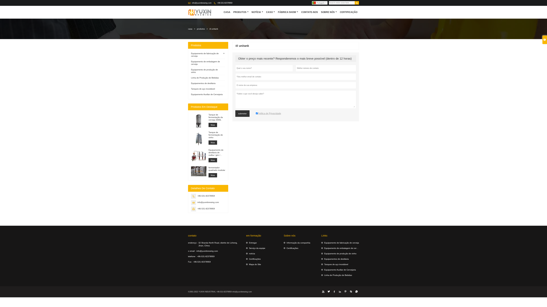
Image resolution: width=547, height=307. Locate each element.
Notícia (256, 12)
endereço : (193, 243)
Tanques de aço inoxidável (203, 89)
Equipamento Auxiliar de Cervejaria (207, 94)
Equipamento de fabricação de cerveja (341, 243)
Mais (213, 125)
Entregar (253, 243)
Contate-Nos (309, 12)
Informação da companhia (298, 243)
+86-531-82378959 (224, 3)
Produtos (239, 12)
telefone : (192, 256)
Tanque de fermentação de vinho (216, 135)
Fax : (190, 262)
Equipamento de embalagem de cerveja (342, 248)
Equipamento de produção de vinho (340, 253)
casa (190, 29)
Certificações (255, 259)
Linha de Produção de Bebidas (205, 78)
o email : (192, 251)
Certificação (348, 12)
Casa (227, 12)
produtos (201, 29)
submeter (242, 113)
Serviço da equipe (257, 248)
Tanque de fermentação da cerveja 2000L (216, 117)
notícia (252, 253)
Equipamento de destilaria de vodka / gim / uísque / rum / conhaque (216, 152)
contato (192, 235)
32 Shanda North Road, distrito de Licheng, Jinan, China (217, 244)
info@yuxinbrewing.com (202, 3)
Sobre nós (328, 12)
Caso (269, 12)
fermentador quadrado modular (217, 168)
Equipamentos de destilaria (203, 83)
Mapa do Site (255, 264)
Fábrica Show (287, 12)
